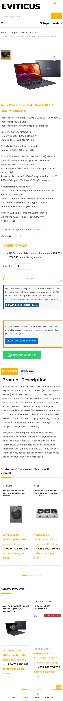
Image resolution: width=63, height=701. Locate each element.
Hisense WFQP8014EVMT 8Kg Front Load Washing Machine (14, 493)
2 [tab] (29, 575)
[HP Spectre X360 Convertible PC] (47, 627)
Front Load (7, 486)
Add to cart (32, 279)
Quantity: (8, 266)
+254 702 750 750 (17, 548)
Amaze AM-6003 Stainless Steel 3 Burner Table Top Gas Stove (46, 493)
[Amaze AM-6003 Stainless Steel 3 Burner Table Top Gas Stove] (47, 513)
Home (4, 32)
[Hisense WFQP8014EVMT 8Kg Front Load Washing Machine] (15, 513)
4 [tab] (34, 575)
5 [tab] (37, 575)
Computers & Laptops (20, 32)
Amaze (36, 486)
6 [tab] (40, 575)
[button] (55, 4)
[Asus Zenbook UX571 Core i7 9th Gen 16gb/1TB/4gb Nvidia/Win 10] (15, 629)
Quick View (16, 522)
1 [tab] (24, 575)
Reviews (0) (27, 371)
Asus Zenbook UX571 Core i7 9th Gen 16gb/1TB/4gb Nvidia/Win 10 (15, 608)
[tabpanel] (15, 525)
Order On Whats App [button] (24, 355)
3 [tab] (31, 575)
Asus (36, 32)
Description (9, 371)
